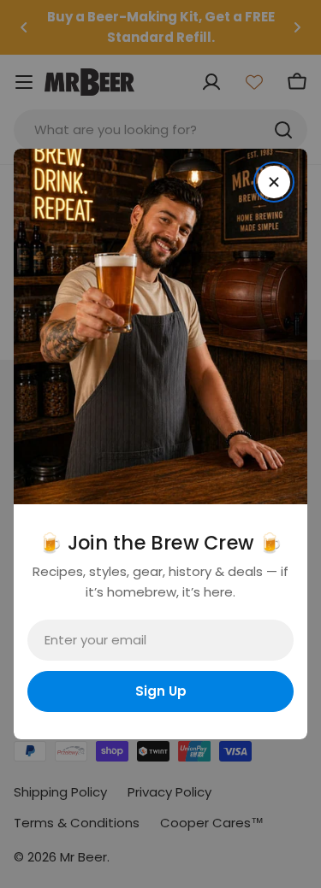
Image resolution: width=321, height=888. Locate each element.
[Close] (274, 182)
